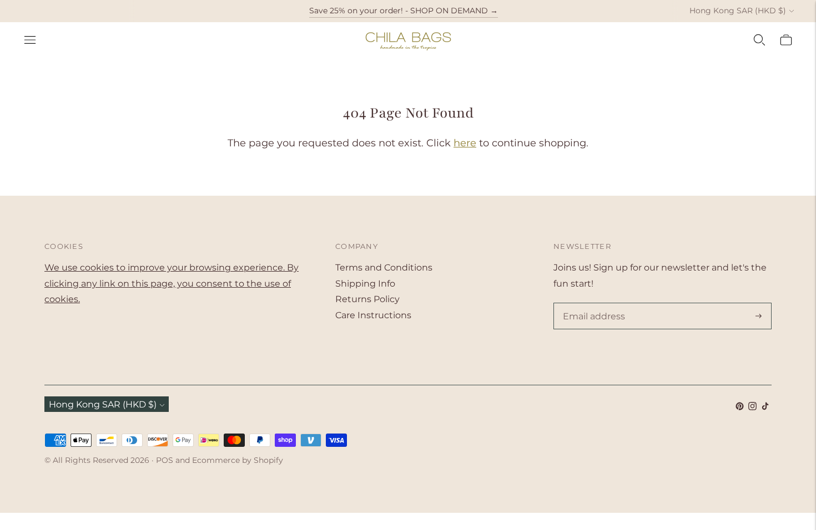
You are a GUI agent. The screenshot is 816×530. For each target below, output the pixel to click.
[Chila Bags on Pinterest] (740, 407)
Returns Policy (367, 299)
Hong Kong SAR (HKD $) (737, 11)
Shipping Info (365, 283)
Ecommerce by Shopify (237, 460)
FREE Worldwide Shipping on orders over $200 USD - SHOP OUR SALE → (403, 21)
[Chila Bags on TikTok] (765, 407)
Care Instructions (373, 315)
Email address (592, 304)
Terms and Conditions (383, 267)
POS (164, 460)
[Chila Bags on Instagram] (752, 407)
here (465, 143)
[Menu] (30, 40)
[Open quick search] (759, 40)
